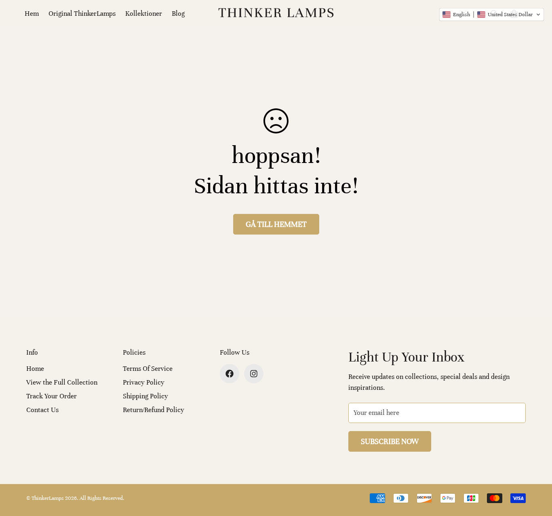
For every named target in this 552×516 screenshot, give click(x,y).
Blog (178, 13)
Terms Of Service (148, 368)
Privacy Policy (143, 382)
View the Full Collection (61, 382)
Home (35, 368)
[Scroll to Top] (536, 472)
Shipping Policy (145, 396)
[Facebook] (229, 373)
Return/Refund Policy (153, 410)
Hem (32, 13)
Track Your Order (51, 396)
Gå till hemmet (276, 224)
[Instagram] (253, 373)
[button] (491, 14)
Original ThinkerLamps (82, 13)
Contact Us (42, 410)
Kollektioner (143, 13)
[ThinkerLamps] (276, 13)
